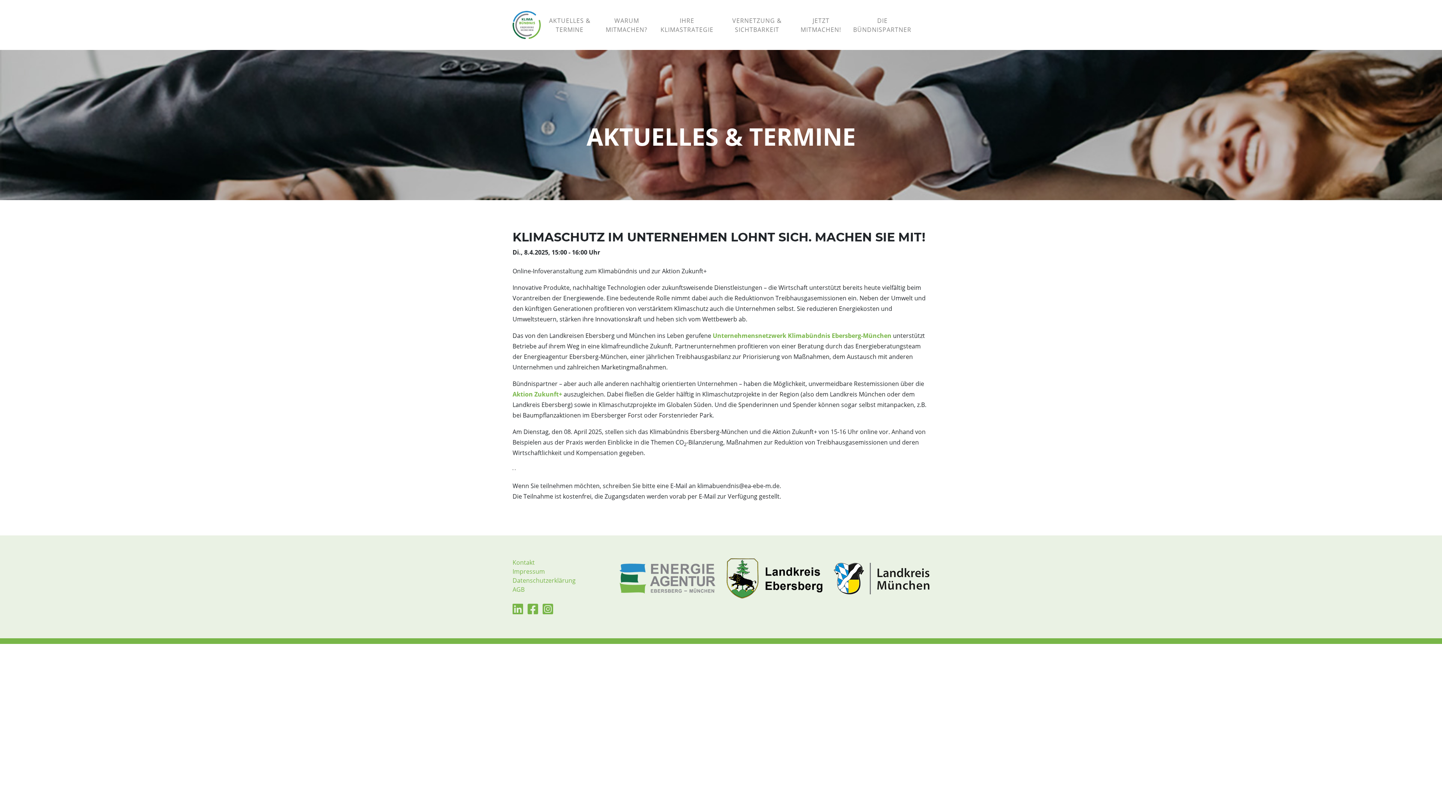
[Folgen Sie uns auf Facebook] (533, 611)
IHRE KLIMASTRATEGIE (687, 25)
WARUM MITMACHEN (626, 25)
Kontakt (524, 562)
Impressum (529, 571)
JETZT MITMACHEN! (821, 25)
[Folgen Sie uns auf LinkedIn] (518, 611)
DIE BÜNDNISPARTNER (882, 25)
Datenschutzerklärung (544, 580)
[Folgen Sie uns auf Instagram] (548, 611)
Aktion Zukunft (536, 394)
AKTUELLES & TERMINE (570, 25)
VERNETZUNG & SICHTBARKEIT (757, 25)
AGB (519, 589)
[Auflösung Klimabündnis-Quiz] (923, 16)
